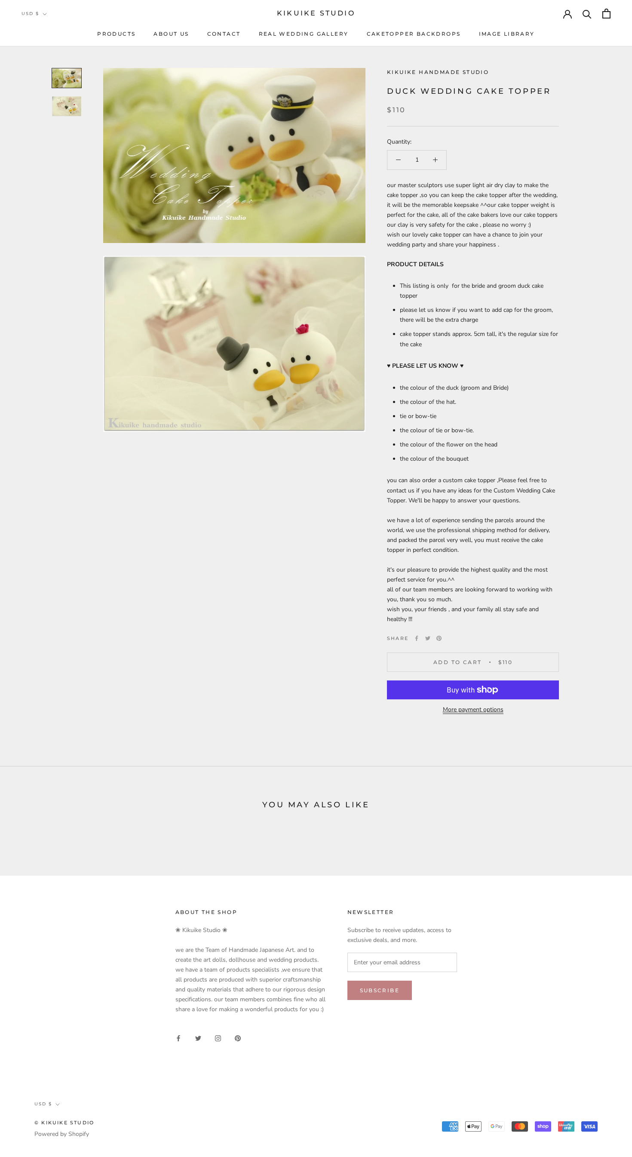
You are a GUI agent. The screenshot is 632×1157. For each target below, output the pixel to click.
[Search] (587, 13)
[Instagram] (218, 1038)
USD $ (30, 13)
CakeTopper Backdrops (414, 34)
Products (116, 34)
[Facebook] (416, 638)
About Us (171, 34)
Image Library (507, 34)
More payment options (473, 709)
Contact (224, 34)
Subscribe (380, 990)
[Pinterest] (439, 638)
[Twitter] (427, 638)
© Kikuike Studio (64, 1123)
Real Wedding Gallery (304, 34)
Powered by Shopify (61, 1134)
